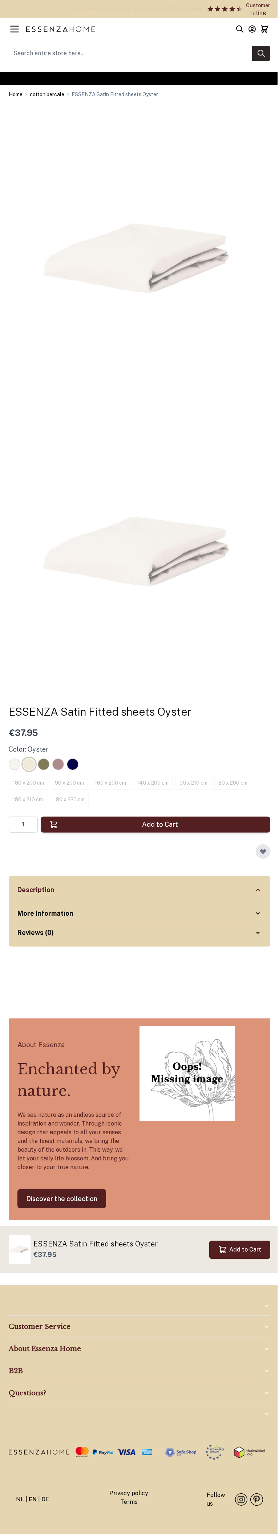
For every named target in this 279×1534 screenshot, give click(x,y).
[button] (137, 1327)
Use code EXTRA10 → (139, 78)
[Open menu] (14, 29)
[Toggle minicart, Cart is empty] (264, 29)
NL (20, 1499)
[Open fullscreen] (139, 258)
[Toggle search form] (240, 29)
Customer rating (60, 9)
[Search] (261, 53)
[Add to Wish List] (263, 851)
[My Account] (252, 29)
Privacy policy (126, 1492)
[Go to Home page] (127, 29)
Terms (126, 1501)
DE (45, 1499)
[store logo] (38, 1452)
